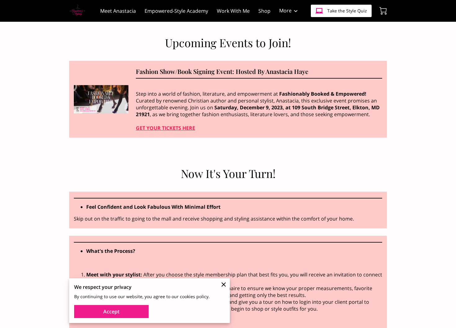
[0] (383, 11)
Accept (111, 311)
